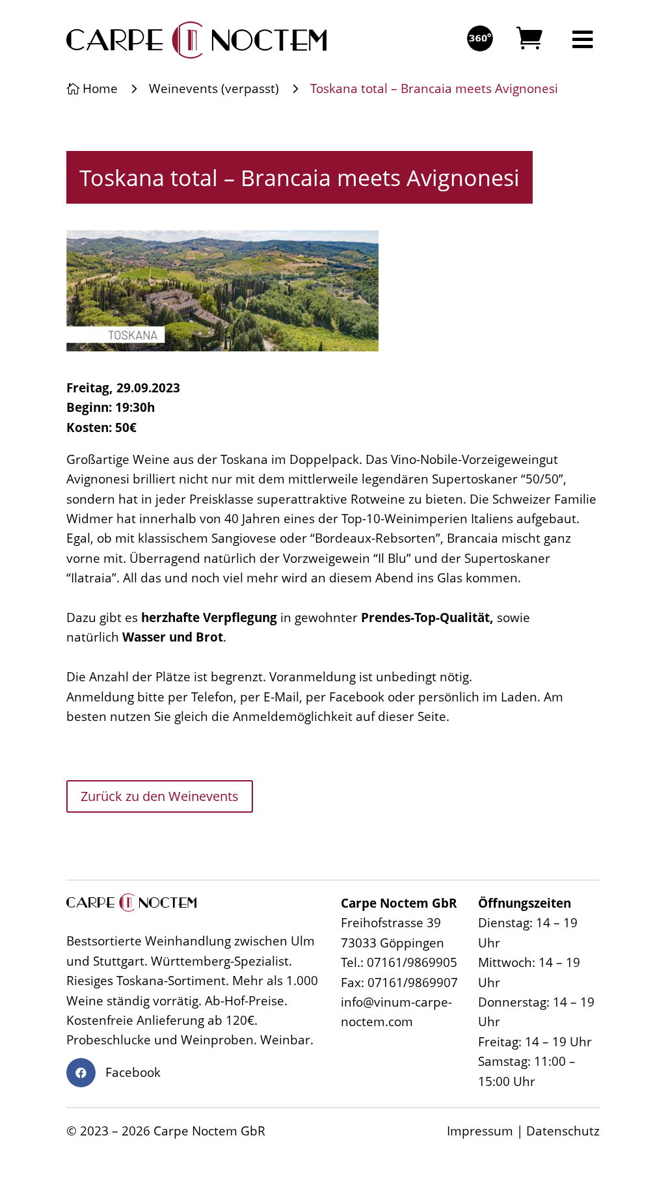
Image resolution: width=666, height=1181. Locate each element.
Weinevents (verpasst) (214, 88)
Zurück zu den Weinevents (160, 796)
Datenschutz (563, 1130)
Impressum (480, 1130)
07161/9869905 (412, 962)
